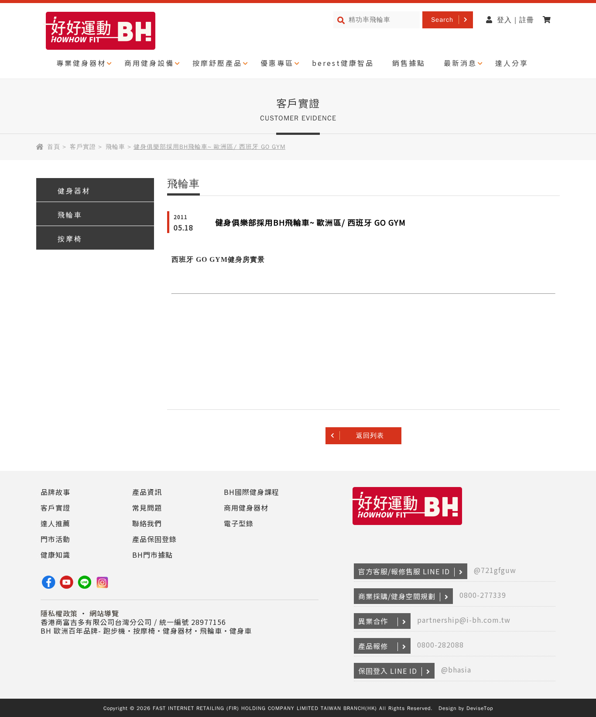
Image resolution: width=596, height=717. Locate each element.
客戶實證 (83, 147)
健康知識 (55, 554)
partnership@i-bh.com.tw (463, 619)
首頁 (53, 147)
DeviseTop (479, 708)
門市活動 (55, 539)
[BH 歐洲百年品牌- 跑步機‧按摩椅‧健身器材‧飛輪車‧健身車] (407, 525)
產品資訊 (147, 492)
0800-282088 (440, 644)
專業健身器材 (81, 63)
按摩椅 (70, 239)
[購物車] (549, 20)
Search (442, 20)
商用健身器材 (246, 507)
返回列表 (370, 435)
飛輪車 (115, 147)
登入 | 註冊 (515, 20)
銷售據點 (408, 63)
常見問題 (147, 507)
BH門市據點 (152, 554)
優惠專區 (277, 63)
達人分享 (511, 63)
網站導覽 (104, 613)
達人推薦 (55, 523)
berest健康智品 (343, 63)
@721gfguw (495, 570)
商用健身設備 (149, 63)
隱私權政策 (59, 613)
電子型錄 (238, 523)
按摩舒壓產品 (217, 63)
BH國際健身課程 (251, 492)
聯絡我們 (147, 523)
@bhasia (456, 669)
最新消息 (460, 63)
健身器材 (74, 191)
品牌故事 (55, 492)
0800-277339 (482, 595)
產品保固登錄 (154, 539)
